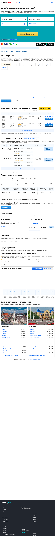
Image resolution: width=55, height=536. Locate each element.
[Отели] (19, 2)
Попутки (4, 530)
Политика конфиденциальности (10, 511)
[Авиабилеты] (16, 2)
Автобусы (5, 526)
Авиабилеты (5, 519)
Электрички (5, 523)
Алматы (34, 531)
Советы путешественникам (9, 534)
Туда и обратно (38, 268)
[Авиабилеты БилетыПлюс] (6, 503)
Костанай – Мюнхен (13, 39)
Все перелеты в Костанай (37, 355)
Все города (23, 532)
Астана (34, 533)
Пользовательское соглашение (9, 513)
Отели (4, 532)
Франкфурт (35, 223)
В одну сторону (47, 268)
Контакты (5, 509)
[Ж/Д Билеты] (13, 2)
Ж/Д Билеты (5, 521)
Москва (34, 535)
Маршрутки (5, 528)
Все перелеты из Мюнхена (10, 355)
